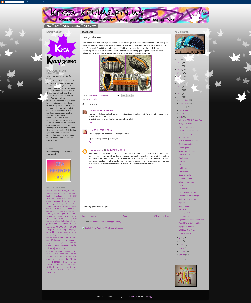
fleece (74, 206)
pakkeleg (49, 245)
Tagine (53, 259)
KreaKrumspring (96, 150)
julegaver (72, 227)
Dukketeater (184, 172)
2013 (179, 94)
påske (69, 249)
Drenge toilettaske (186, 127)
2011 (179, 259)
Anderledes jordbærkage (189, 196)
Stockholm (50, 256)
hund (61, 219)
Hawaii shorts (184, 154)
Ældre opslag (161, 216)
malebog (56, 237)
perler (73, 245)
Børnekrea (51, 198)
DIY (57, 26)
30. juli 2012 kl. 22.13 (116, 150)
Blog (49, 26)
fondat (48, 209)
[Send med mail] (122, 95)
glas (48, 214)
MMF (74, 237)
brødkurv (58, 196)
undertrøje (50, 270)
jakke (52, 227)
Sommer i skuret (186, 178)
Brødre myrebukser (187, 151)
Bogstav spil (184, 216)
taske (66, 259)
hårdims (57, 221)
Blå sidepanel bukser (187, 182)
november (183, 103)
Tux (75, 262)
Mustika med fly (185, 137)
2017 (179, 80)
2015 (179, 87)
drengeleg (56, 201)
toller (65, 262)
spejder (73, 254)
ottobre (73, 242)
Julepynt (50, 229)
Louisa (64, 235)
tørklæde (59, 264)
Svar (91, 122)
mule (47, 240)
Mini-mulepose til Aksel (188, 141)
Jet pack (182, 209)
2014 (179, 90)
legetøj (49, 235)
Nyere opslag (89, 216)
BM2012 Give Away (187, 230)
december (183, 100)
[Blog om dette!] (125, 95)
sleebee (67, 251)
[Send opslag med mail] (118, 95)
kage (65, 230)
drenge (48, 201)
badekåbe (73, 191)
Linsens (92, 110)
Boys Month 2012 (186, 233)
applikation (57, 191)
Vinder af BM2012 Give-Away (191, 120)
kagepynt (72, 230)
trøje (70, 262)
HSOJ (48, 219)
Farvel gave (184, 148)
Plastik (58, 249)
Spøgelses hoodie (186, 227)
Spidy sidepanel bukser (188, 199)
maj (181, 241)
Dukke (74, 201)
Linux (59, 235)
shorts (60, 251)
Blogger (150, 297)
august (182, 114)
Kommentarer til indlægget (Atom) (107, 222)
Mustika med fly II (186, 134)
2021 (179, 66)
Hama (59, 216)
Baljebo (49, 193)
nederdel (72, 240)
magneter (49, 237)
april (181, 245)
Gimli (65, 211)
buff (66, 196)
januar (182, 255)
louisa (69, 235)
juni (181, 238)
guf (63, 214)
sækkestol (62, 256)
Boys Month (71, 193)
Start (125, 216)
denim (70, 199)
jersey (59, 226)
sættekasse (70, 256)
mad (74, 235)
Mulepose (55, 240)
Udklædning (52, 267)
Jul (65, 227)
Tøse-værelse (71, 264)
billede (63, 193)
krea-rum (67, 232)
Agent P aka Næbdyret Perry (191, 223)
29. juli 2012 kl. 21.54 (103, 130)
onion (57, 243)
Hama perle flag (185, 213)
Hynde (67, 219)
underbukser (70, 267)
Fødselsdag (71, 209)
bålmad (59, 198)
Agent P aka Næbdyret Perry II (191, 220)
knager (60, 232)
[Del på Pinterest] (132, 95)
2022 (179, 63)
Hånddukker (50, 221)
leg (75, 232)
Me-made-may (66, 237)
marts (182, 248)
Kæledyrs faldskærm (187, 192)
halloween (50, 216)
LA (72, 232)
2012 (179, 97)
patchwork (65, 245)
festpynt (57, 206)
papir (57, 245)
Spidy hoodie (184, 206)
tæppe (49, 264)
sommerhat (64, 254)
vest (74, 270)
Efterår (49, 206)
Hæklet (73, 219)
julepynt (59, 230)
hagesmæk (71, 214)
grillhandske (56, 214)
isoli (48, 227)
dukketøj (60, 204)
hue (55, 219)
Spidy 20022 (184, 203)
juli (180, 117)
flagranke (66, 206)
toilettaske (93, 99)
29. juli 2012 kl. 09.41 (105, 110)
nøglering (50, 243)
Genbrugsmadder (186, 144)
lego (55, 235)
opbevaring (64, 243)
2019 (179, 73)
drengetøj (66, 201)
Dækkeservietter (71, 204)
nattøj (64, 240)
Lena (91, 130)
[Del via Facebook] (130, 95)
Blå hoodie (183, 189)
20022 (49, 191)
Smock (73, 251)
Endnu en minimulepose (189, 130)
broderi (49, 196)
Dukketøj (50, 204)
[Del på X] (127, 95)
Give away (72, 211)
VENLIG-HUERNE (64, 270)
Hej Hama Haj (184, 168)
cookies (64, 199)
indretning (65, 221)
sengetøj (54, 251)
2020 (179, 70)
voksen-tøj (51, 272)
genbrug (59, 211)
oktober (182, 107)
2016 (179, 83)
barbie (56, 193)
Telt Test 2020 (90, 26)
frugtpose (59, 209)
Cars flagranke (185, 175)
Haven (66, 216)
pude (64, 249)
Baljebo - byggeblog (71, 26)
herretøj (74, 216)
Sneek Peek (52, 254)
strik (56, 256)
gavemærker (50, 211)
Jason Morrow (131, 297)
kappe (48, 232)
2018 (179, 76)
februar (182, 251)
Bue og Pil (183, 161)
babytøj (65, 190)
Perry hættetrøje (185, 124)
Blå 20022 (183, 185)
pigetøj (50, 248)
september (184, 110)
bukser (73, 196)
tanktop (59, 259)
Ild (180, 165)
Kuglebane (183, 158)
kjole (54, 232)
